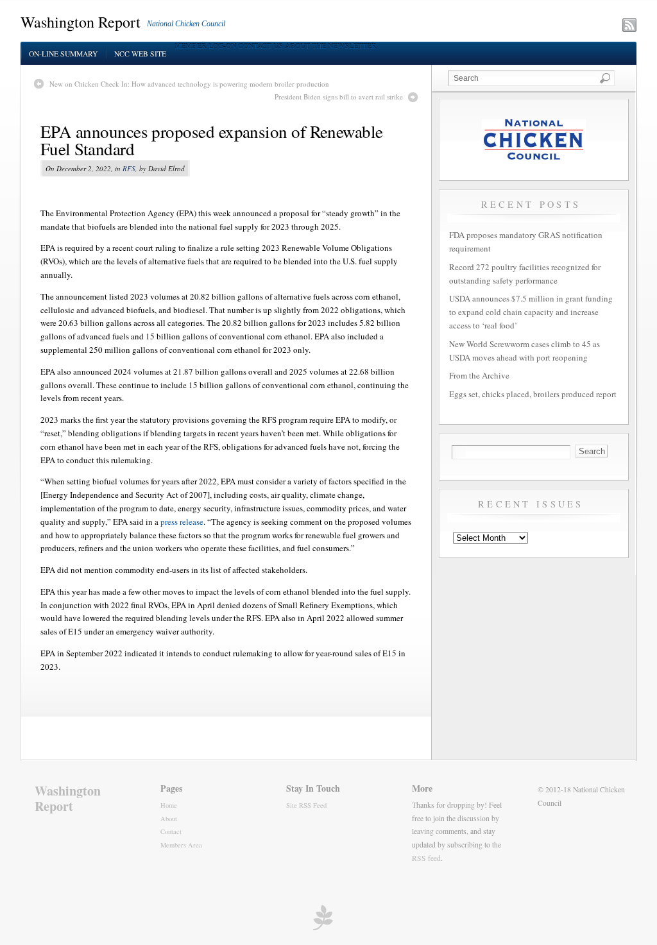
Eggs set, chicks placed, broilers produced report (533, 394)
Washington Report (81, 22)
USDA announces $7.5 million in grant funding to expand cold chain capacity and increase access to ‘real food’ (531, 312)
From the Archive (479, 375)
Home (168, 805)
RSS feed (426, 858)
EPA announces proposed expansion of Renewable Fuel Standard (211, 140)
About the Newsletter (331, 46)
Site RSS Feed (306, 805)
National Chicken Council (186, 23)
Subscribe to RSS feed (573, 26)
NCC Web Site (140, 53)
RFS (129, 168)
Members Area (181, 844)
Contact (171, 831)
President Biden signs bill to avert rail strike (339, 96)
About (168, 818)
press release (181, 521)
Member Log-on (205, 46)
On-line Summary (63, 53)
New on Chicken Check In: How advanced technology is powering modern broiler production (189, 84)
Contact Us (260, 46)
